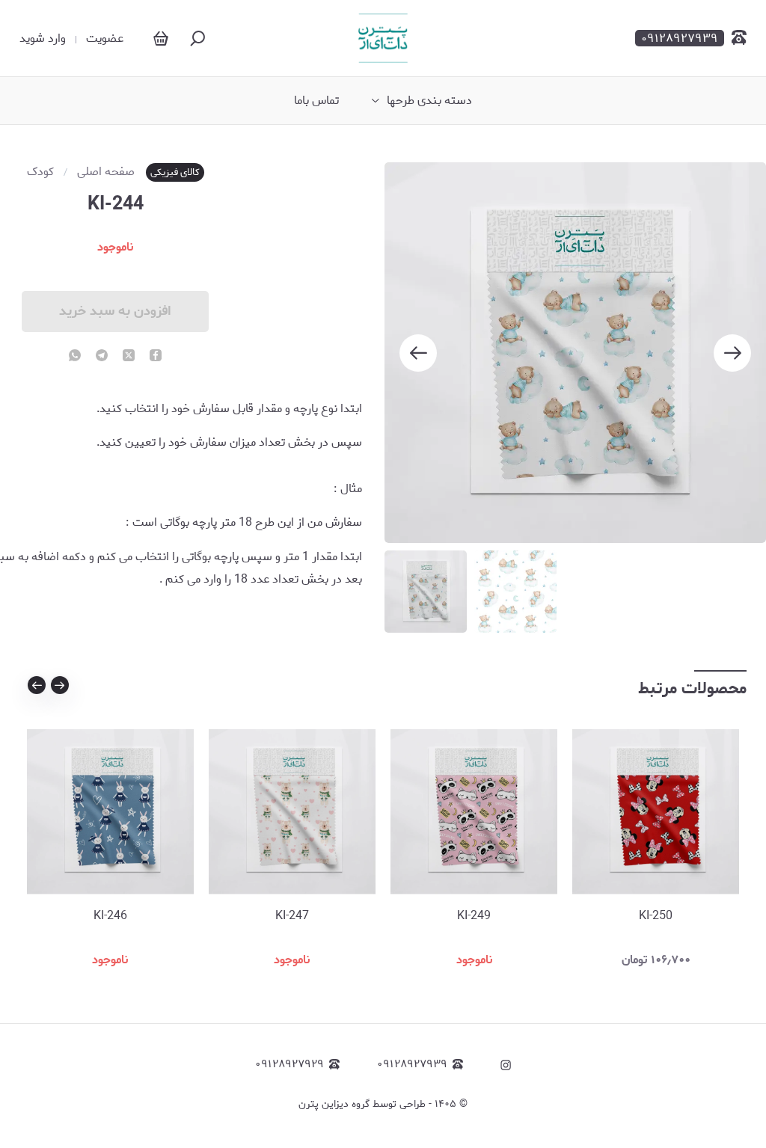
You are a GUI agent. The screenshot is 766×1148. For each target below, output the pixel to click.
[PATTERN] (383, 38)
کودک (40, 172)
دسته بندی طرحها (429, 101)
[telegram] (102, 356)
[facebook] (156, 356)
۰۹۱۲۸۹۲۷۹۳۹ (412, 1064)
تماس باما (316, 101)
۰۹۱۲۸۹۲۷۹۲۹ (289, 1064)
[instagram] (505, 1065)
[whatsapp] (75, 356)
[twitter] (129, 356)
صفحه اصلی (106, 172)
